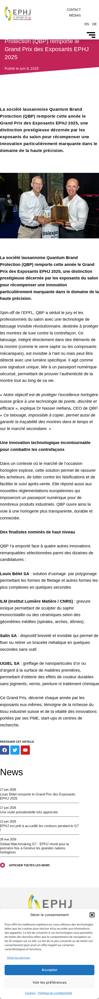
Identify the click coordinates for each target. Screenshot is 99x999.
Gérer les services (18, 957)
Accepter (49, 970)
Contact (74, 9)
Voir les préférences (50, 982)
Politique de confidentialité (55, 993)
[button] (92, 915)
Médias (75, 15)
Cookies (30, 993)
